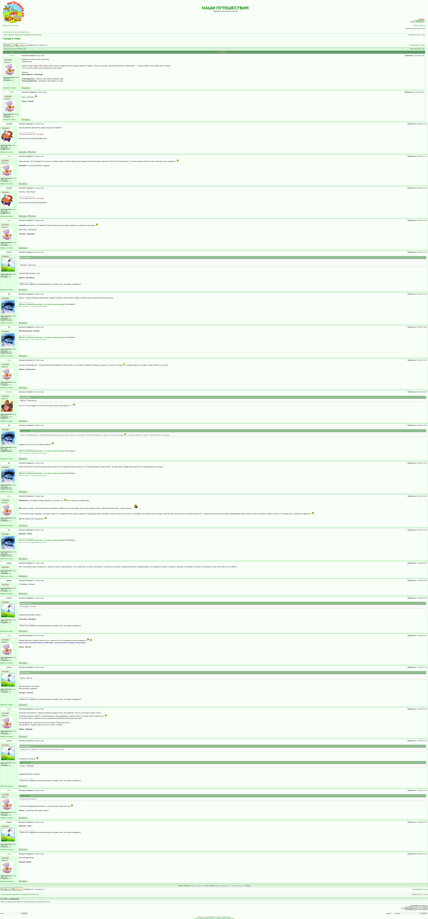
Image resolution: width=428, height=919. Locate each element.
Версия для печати (9, 48)
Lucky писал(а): (25, 430)
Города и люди (11, 38)
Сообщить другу (21, 48)
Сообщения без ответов (10, 32)
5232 (12, 80)
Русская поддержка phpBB (201, 918)
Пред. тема (413, 48)
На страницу (413, 45)
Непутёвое (18, 34)
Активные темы (24, 32)
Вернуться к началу (9, 88)
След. (423, 45)
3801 (10, 276)
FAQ (416, 25)
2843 (10, 148)
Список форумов (8, 34)
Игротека (38, 34)
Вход (6, 25)
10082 (10, 417)
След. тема (421, 48)
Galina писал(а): (25, 796)
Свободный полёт (29, 34)
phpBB (210, 917)
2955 (10, 573)
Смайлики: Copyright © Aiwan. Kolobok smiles (221, 918)
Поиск (423, 25)
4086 (10, 318)
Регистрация (14, 25)
